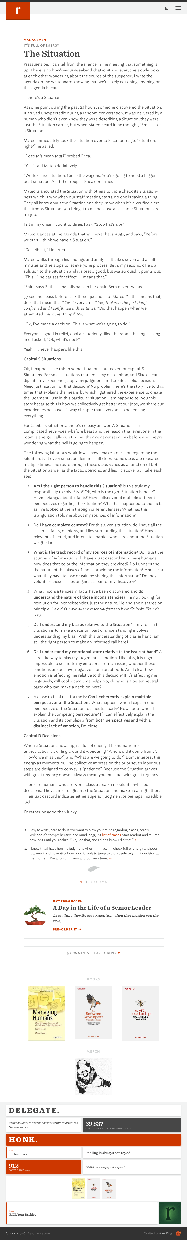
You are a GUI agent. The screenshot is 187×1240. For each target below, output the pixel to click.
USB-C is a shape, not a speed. (105, 1167)
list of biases (111, 835)
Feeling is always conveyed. (108, 1153)
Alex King (165, 1233)
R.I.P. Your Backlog (22, 1214)
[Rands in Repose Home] (18, 11)
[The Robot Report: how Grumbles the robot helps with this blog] (178, 1233)
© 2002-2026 (15, 1233)
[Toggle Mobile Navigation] (178, 8)
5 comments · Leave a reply (92, 953)
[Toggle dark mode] (166, 8)
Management (36, 39)
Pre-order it (67, 929)
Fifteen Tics (18, 1154)
